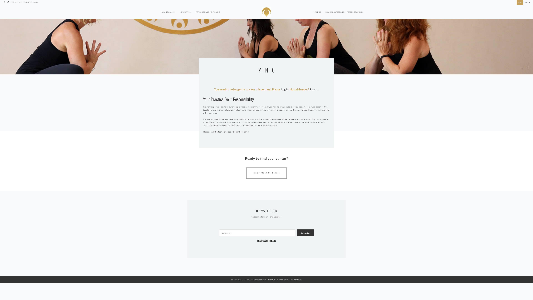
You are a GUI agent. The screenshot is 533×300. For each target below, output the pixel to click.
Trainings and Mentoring (208, 12)
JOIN (520, 3)
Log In (285, 89)
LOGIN (527, 3)
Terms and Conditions (293, 279)
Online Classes (168, 12)
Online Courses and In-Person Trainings (344, 12)
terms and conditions (228, 132)
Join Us (314, 89)
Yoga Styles (185, 12)
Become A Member (267, 173)
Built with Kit (266, 240)
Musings (317, 12)
